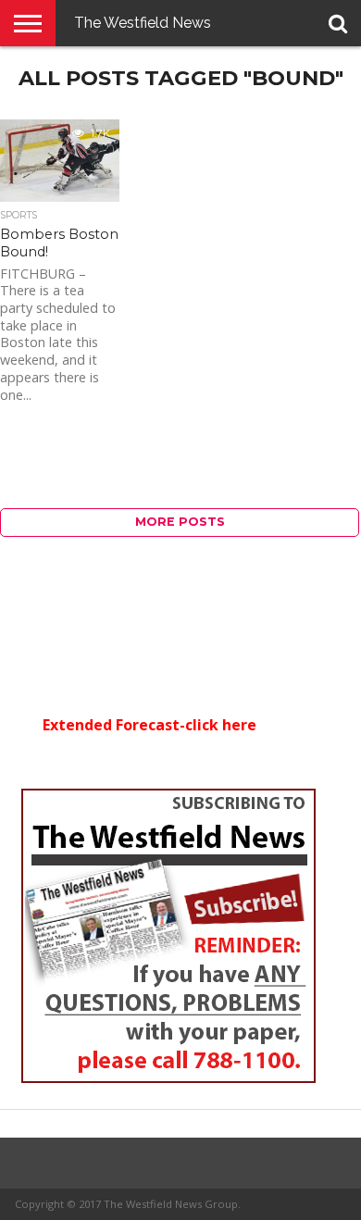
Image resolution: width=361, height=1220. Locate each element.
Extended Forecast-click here (149, 725)
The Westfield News (142, 22)
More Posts (180, 522)
